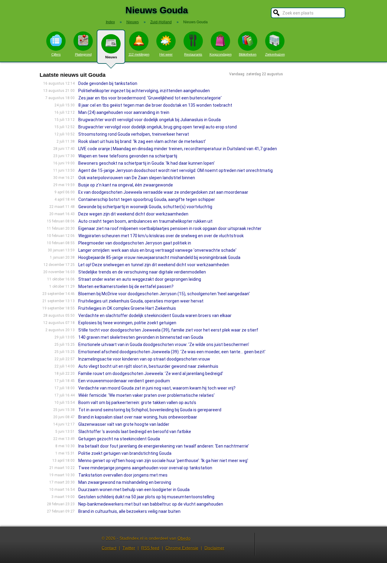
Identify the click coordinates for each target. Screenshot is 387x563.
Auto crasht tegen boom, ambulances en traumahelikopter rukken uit (145, 221)
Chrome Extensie (181, 547)
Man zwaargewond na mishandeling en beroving (124, 482)
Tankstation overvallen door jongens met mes (122, 475)
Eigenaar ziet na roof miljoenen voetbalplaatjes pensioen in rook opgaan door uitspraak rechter (170, 228)
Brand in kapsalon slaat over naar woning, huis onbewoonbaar (137, 417)
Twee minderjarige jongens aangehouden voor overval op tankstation (145, 467)
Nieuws (111, 57)
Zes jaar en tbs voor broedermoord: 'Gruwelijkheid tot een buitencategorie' (150, 97)
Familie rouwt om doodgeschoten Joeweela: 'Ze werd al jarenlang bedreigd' (150, 373)
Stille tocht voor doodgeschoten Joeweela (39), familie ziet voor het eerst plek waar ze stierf (168, 330)
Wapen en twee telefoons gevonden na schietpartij (127, 156)
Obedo (183, 538)
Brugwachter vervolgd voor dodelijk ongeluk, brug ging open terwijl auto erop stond (157, 127)
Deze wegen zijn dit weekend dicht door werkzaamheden (133, 214)
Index (110, 22)
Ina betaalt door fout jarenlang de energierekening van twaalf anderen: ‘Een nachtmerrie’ (163, 446)
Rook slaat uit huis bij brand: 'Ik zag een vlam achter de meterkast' (142, 141)
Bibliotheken (247, 54)
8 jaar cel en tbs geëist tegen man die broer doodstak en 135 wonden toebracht (155, 105)
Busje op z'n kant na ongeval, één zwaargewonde (125, 185)
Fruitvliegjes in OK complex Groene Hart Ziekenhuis (127, 308)
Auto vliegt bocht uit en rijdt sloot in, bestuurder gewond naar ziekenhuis (148, 366)
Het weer (166, 54)
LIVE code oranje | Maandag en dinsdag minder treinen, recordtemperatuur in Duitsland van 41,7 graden (177, 148)
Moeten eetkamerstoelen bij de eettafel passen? (126, 286)
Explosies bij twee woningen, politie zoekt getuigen (127, 322)
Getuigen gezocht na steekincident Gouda (119, 438)
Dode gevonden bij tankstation (107, 83)
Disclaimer (214, 547)
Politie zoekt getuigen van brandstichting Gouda (124, 453)
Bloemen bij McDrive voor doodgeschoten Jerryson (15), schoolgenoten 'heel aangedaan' (164, 293)
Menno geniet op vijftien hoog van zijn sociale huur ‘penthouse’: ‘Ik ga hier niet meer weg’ (163, 460)
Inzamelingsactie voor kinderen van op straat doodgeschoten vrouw (144, 359)
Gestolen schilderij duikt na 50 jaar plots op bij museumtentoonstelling (146, 496)
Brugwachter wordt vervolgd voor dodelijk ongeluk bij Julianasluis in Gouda (149, 119)
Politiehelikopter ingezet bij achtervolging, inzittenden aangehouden (144, 90)
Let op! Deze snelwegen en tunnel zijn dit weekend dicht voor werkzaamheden (153, 264)
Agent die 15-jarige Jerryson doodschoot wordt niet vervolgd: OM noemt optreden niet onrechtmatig (175, 170)
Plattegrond (83, 54)
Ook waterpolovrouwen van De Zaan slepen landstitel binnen (136, 177)
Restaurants (193, 54)
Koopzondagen (221, 54)
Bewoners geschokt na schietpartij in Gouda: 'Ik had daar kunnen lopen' (146, 163)
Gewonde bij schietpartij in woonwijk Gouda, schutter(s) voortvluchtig (145, 206)
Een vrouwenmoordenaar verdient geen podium (124, 380)
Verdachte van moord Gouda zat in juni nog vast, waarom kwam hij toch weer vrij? (157, 388)
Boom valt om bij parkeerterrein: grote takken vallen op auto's (137, 402)
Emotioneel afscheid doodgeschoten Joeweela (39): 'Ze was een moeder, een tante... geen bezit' (171, 351)
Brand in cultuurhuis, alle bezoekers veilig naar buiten (129, 511)
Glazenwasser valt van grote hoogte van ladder (123, 424)
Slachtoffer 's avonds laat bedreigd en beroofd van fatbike (134, 431)
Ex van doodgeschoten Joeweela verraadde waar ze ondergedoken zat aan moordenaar (163, 192)
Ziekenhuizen (275, 54)
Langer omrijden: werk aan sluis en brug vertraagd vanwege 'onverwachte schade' (157, 250)
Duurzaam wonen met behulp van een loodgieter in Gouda (134, 489)
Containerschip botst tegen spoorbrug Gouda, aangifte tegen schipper (146, 199)
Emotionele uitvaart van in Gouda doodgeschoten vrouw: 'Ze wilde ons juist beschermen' (163, 344)
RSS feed (150, 547)
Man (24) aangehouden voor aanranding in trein (123, 112)
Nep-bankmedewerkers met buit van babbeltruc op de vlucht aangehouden (150, 504)
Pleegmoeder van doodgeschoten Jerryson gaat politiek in (134, 243)
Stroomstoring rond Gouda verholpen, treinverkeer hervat (133, 134)
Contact (109, 547)
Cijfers (56, 54)
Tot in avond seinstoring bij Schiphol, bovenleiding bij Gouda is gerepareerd (149, 409)
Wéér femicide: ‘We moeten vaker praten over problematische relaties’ (146, 395)
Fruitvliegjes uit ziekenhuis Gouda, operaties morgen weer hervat (140, 301)
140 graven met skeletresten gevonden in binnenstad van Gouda (140, 337)
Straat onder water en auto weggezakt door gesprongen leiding (139, 279)
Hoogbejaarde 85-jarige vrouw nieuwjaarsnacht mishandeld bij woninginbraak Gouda (159, 257)
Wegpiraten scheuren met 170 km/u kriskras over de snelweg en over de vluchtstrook (161, 235)
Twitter (128, 547)
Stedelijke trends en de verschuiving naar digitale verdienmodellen (142, 272)
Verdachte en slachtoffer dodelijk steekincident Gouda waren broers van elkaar (155, 315)
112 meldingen (138, 54)
